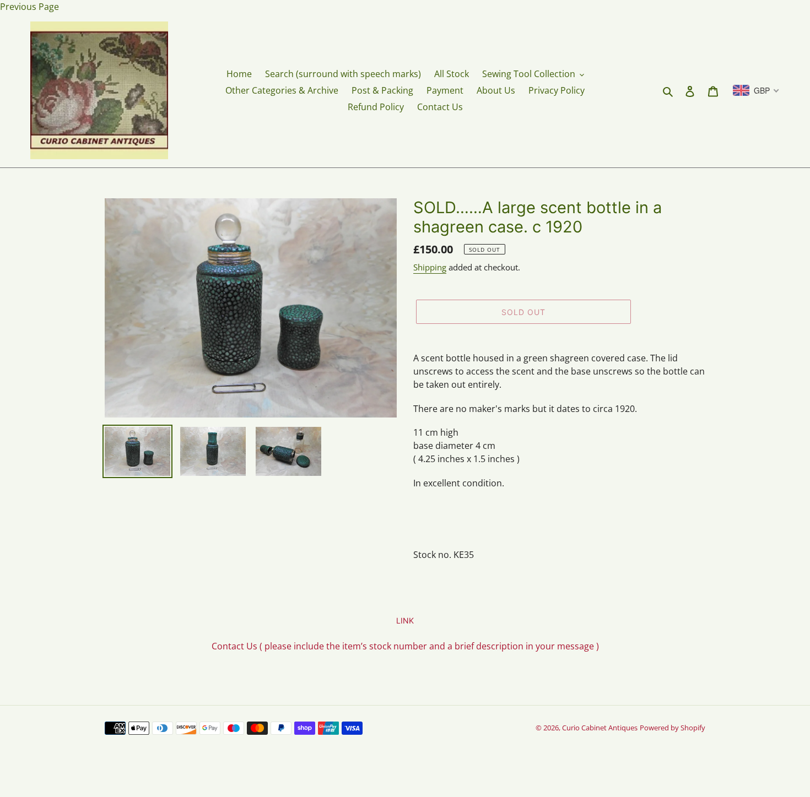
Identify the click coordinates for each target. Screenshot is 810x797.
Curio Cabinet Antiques (600, 728)
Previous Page (29, 7)
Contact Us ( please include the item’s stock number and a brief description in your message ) (405, 646)
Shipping (429, 267)
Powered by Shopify (672, 728)
